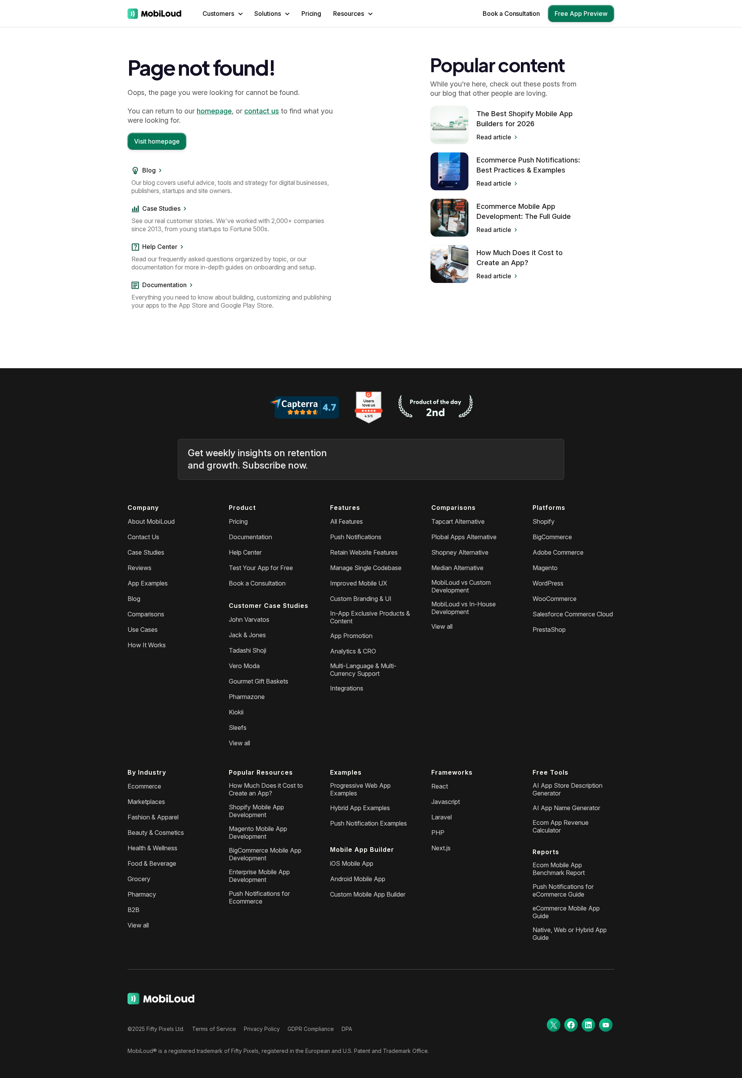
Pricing (311, 13)
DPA (347, 1029)
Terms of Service (214, 1029)
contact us (261, 111)
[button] (222, 13)
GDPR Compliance (311, 1029)
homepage (214, 111)
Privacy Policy (262, 1029)
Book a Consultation (511, 13)
